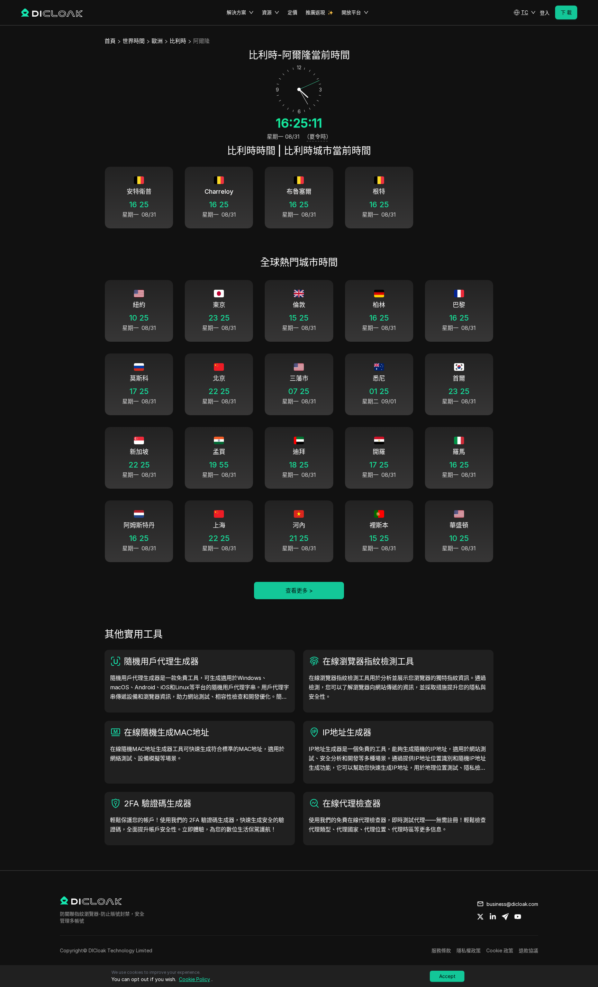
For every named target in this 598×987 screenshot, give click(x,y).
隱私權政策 (468, 950)
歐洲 (157, 40)
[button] (525, 12)
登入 (545, 13)
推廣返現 (315, 12)
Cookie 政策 (499, 950)
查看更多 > (299, 590)
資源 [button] (267, 12)
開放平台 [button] (351, 12)
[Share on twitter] (480, 916)
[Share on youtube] (517, 916)
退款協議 (528, 950)
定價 (292, 12)
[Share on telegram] (505, 916)
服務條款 (441, 950)
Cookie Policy (194, 979)
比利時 (178, 40)
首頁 (110, 40)
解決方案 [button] (236, 12)
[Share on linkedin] (492, 916)
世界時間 (134, 40)
